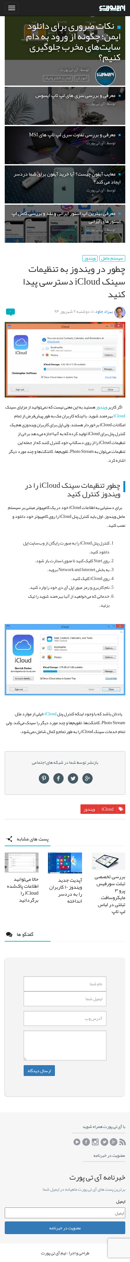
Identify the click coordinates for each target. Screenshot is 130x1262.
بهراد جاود (104, 311)
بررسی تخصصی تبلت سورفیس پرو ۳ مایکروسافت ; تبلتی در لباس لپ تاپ (110, 894)
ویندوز (90, 258)
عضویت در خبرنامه (65, 1227)
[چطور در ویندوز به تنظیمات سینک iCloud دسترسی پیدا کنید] (65, 359)
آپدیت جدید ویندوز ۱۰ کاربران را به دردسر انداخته (65, 890)
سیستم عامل (112, 258)
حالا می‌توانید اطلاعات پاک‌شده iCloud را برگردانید (22, 889)
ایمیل (120, 1201)
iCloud (119, 415)
